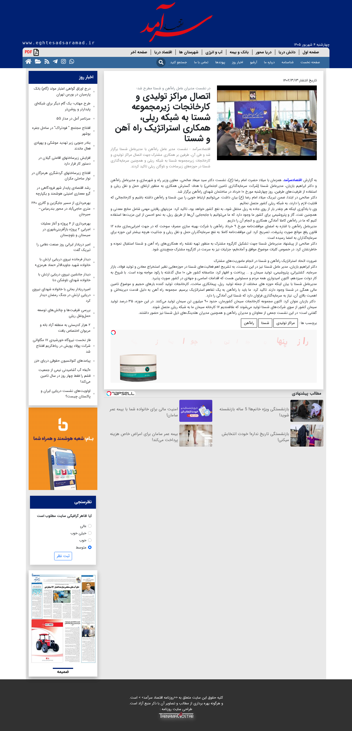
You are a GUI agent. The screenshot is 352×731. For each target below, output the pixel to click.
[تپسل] (113, 332)
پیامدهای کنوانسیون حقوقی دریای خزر (62, 361)
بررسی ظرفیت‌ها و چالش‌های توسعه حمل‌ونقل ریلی (63, 313)
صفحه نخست (310, 62)
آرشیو (253, 62)
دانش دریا (287, 52)
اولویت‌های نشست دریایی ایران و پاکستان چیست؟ (65, 394)
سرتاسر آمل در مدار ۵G (73, 118)
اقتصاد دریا (163, 52)
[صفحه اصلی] (27, 61)
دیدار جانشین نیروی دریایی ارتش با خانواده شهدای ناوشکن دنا (64, 277)
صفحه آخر (139, 52)
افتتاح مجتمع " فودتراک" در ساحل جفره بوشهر (61, 131)
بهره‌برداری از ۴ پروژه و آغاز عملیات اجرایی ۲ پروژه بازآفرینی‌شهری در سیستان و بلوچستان (65, 229)
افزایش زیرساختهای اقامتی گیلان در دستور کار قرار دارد (64, 161)
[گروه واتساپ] (70, 61)
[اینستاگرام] (62, 61)
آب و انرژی (213, 52)
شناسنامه (288, 62)
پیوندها (220, 62)
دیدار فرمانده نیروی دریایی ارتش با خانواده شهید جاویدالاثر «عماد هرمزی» (62, 262)
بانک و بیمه (239, 52)
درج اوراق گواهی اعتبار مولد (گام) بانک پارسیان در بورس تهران (62, 91)
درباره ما (269, 62)
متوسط (81, 547)
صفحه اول (310, 52)
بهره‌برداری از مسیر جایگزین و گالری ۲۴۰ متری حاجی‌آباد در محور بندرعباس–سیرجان (60, 208)
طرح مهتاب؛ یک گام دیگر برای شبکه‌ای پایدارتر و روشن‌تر (62, 106)
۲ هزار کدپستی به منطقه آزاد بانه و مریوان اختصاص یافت (65, 328)
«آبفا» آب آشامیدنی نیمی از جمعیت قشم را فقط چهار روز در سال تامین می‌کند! (64, 375)
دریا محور (263, 52)
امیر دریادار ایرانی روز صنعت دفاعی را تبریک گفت (63, 247)
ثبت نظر (63, 556)
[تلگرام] (54, 61)
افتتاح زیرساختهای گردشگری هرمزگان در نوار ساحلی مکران (61, 176)
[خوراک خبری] (46, 61)
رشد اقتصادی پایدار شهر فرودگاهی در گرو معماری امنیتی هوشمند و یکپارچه (63, 190)
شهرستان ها (188, 52)
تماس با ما (201, 62)
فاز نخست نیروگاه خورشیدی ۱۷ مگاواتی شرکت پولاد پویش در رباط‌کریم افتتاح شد (61, 346)
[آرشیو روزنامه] (37, 61)
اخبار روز (237, 62)
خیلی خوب (78, 533)
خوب (82, 540)
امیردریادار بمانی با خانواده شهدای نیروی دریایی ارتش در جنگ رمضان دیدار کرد (61, 295)
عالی (83, 526)
